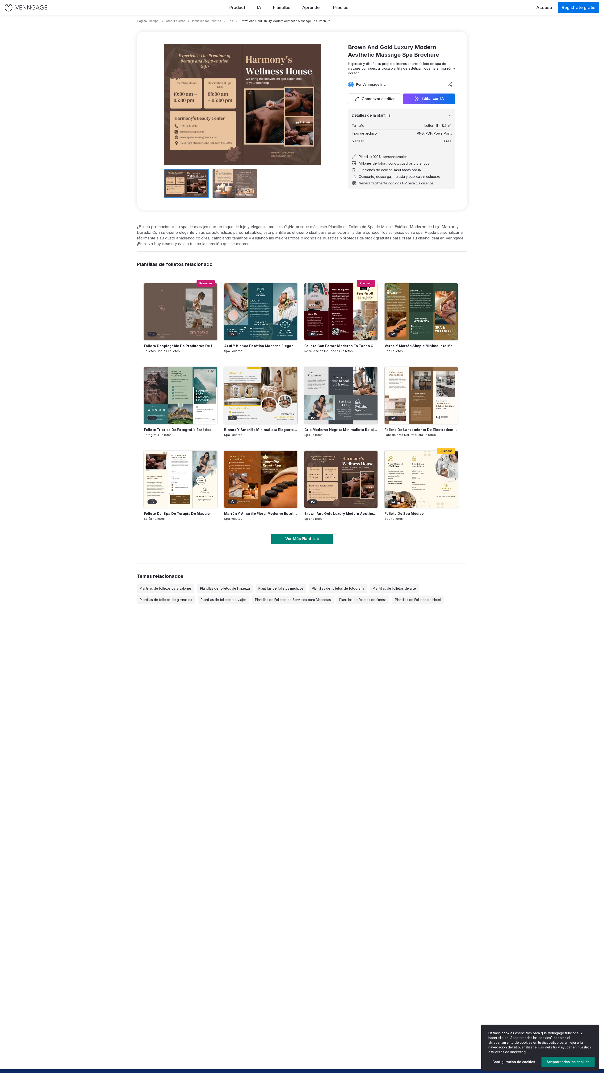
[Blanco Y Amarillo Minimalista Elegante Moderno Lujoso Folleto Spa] (260, 395)
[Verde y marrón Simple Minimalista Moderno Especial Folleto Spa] (421, 311)
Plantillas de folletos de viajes (224, 600)
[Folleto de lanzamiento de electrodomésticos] (421, 395)
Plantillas (281, 7)
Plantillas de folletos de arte (394, 588)
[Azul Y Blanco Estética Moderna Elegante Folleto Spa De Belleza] (260, 311)
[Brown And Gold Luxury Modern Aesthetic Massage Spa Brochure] (341, 479)
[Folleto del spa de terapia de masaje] (180, 479)
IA (259, 7)
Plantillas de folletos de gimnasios (166, 600)
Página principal (148, 21)
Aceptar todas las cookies (568, 1062)
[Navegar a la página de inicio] (26, 8)
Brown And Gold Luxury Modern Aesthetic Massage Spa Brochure (341, 513)
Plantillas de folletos (206, 21)
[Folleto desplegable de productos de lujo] (180, 311)
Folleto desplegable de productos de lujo (180, 346)
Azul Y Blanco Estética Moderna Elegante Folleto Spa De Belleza (260, 346)
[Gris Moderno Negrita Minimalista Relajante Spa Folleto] (341, 395)
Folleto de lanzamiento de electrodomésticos (421, 430)
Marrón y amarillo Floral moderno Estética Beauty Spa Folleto (260, 513)
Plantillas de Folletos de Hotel (418, 600)
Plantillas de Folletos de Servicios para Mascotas (293, 600)
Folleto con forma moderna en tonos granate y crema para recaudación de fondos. (341, 346)
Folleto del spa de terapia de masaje (177, 513)
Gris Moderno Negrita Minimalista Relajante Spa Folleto (341, 430)
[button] (374, 99)
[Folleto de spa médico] (421, 479)
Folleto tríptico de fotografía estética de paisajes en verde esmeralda (180, 430)
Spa (230, 21)
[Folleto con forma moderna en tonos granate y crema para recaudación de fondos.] (341, 311)
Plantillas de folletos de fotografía (338, 588)
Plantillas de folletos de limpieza (225, 588)
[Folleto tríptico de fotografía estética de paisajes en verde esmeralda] (180, 395)
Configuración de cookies (513, 1062)
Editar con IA (432, 98)
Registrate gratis (579, 7)
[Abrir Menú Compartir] (450, 84)
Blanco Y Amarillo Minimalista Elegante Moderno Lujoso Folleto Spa (260, 430)
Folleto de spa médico (404, 513)
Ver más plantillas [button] (302, 538)
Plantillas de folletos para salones (166, 588)
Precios (340, 7)
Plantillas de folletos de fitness (362, 600)
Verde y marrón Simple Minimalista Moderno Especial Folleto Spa (421, 346)
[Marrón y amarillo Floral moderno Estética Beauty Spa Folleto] (260, 479)
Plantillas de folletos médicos (280, 588)
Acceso (544, 7)
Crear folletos (175, 21)
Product (237, 7)
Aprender (311, 7)
